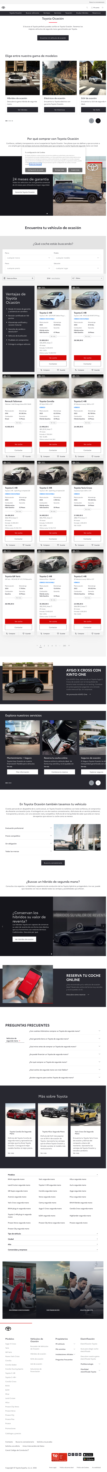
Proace (8, 1423)
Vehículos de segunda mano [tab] (13, 1039)
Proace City (9, 1415)
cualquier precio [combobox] (13, 268)
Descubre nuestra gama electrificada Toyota (90, 1357)
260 (64, 645)
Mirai (7, 1394)
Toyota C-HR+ (10, 1377)
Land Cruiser (10, 1398)
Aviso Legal (52, 1467)
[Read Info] (52, 343)
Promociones (10, 1428)
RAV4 (7, 1385)
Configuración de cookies (35, 170)
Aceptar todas (75, 170)
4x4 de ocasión (36, 1364)
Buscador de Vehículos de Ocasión (39, 1347)
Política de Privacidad (35, 164)
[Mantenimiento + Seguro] (22, 737)
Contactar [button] (53, 363)
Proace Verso (10, 1410)
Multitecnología (87, 1364)
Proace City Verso (12, 1406)
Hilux (7, 1402)
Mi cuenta (96, 7)
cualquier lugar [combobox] (62, 268)
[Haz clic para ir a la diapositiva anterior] (91, 120)
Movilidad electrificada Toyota (88, 1370)
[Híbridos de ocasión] (22, 78)
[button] (47, 213)
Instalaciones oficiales (64, 1354)
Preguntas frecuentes (64, 1359)
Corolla (8, 1360)
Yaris (7, 1348)
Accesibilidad (96, 1467)
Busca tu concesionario (96, 2)
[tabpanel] (65, 1054)
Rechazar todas (59, 170)
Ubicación (57, 263)
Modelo (56, 253)
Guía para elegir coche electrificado (89, 1349)
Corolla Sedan (11, 1364)
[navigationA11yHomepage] (3, 7)
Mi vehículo (60, 1344)
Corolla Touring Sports (14, 1369)
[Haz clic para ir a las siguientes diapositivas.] (98, 120)
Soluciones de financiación (35, 1370)
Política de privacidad (66, 1467)
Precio (7, 263)
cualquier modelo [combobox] (63, 257)
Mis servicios (61, 1349)
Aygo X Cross (10, 1343)
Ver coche (53, 358)
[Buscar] (87, 7)
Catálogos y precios (13, 1433)
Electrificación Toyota (89, 1343)
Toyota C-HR (10, 1373)
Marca (7, 253)
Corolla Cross (10, 1381)
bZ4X (7, 1390)
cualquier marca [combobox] (13, 257)
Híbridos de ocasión (38, 1353)
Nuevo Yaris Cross (12, 1356)
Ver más (9, 766)
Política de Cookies (83, 1467)
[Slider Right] (67, 298)
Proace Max (9, 1419)
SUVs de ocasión (36, 1358)
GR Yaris (8, 1352)
